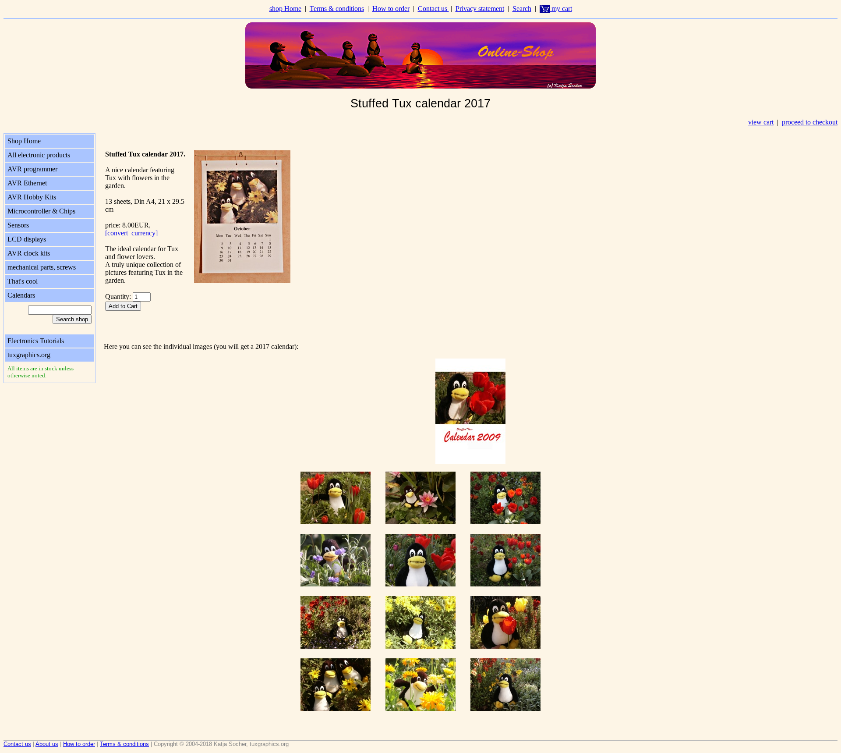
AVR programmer (32, 169)
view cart (761, 122)
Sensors (18, 225)
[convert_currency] (131, 233)
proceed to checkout (809, 122)
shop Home (285, 8)
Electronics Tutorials (35, 341)
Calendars (21, 295)
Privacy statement (480, 8)
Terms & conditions (337, 8)
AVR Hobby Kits (31, 197)
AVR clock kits (28, 253)
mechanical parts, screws (41, 267)
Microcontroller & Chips (41, 211)
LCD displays (26, 239)
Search (521, 8)
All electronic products (38, 155)
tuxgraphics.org (28, 355)
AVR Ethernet (27, 183)
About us (46, 744)
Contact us (433, 8)
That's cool (22, 281)
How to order (391, 8)
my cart (561, 8)
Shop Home (24, 141)
